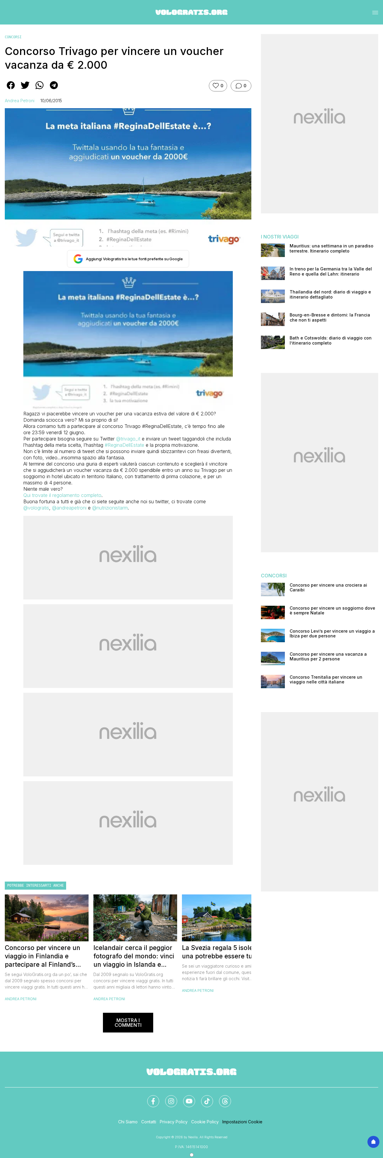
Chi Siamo (128, 1121)
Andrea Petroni (19, 100)
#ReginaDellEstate (124, 445)
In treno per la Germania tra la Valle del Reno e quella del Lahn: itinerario (331, 271)
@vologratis (36, 508)
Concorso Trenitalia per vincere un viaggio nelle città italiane (326, 680)
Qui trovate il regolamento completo (62, 495)
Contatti (148, 1121)
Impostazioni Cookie (242, 1121)
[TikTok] (203, 1097)
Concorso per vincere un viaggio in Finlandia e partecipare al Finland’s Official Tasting (42, 956)
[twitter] (25, 89)
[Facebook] (149, 1097)
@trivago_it (128, 439)
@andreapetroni (69, 508)
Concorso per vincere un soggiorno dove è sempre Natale (332, 611)
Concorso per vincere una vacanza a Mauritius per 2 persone (328, 657)
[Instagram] (167, 1097)
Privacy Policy (174, 1121)
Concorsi (13, 37)
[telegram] (54, 89)
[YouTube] (185, 1097)
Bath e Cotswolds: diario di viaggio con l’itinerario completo (331, 340)
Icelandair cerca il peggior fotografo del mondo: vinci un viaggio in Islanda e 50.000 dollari (133, 956)
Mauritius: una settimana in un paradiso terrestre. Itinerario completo (331, 248)
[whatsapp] (39, 89)
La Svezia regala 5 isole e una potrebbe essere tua (220, 952)
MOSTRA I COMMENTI (128, 1022)
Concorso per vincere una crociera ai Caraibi (328, 588)
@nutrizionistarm (110, 508)
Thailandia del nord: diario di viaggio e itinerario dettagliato (330, 294)
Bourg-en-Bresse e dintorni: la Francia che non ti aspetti (330, 317)
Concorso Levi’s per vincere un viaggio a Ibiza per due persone (332, 634)
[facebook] (11, 89)
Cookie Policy (205, 1121)
